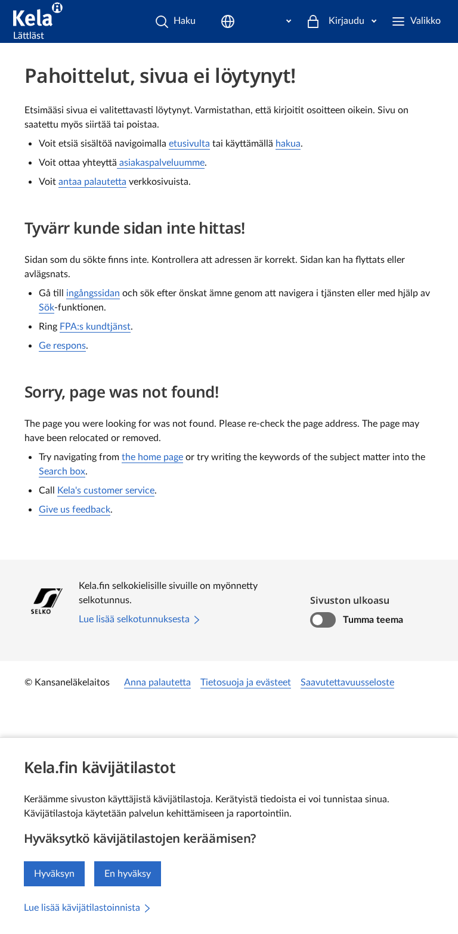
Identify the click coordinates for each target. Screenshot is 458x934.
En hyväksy (127, 874)
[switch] (323, 620)
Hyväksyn (54, 874)
